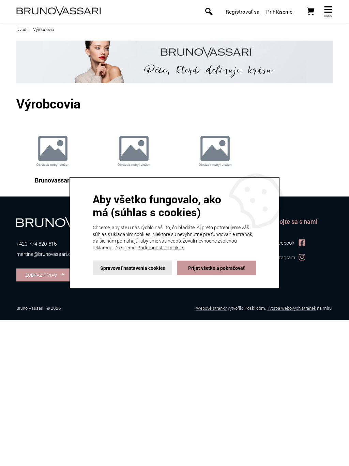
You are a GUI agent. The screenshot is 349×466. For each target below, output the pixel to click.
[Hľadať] (208, 11)
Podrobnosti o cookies (160, 247)
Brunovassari (53, 180)
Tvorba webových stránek (291, 308)
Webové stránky (211, 308)
